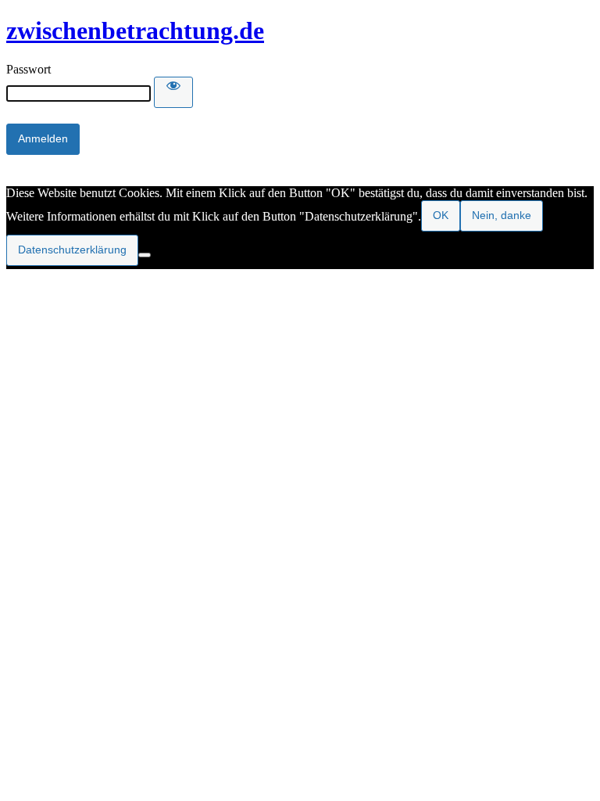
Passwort (28, 69)
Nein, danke (501, 215)
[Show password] (173, 92)
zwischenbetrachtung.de (135, 30)
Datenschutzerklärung (72, 249)
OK (440, 215)
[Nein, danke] (144, 255)
